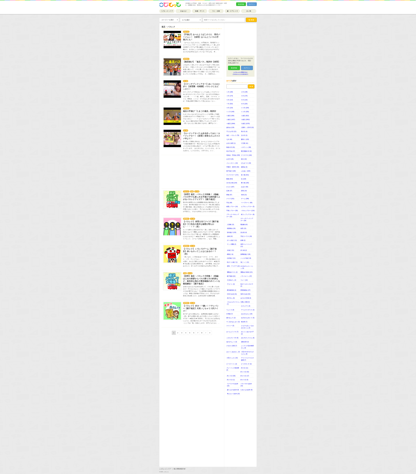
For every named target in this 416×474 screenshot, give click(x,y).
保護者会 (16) (231, 228)
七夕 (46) (229, 139)
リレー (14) (244, 280)
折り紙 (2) (243, 250)
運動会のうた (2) (232, 272)
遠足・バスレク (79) (232, 135)
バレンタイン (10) (232, 163)
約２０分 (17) (244, 376)
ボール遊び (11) (232, 240)
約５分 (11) (244, 368)
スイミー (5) (230, 325)
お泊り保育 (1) (231, 143)
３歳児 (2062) (245, 119)
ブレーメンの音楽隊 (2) (232, 369)
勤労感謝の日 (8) (246, 151)
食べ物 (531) (245, 175)
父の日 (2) (244, 135)
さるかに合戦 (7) (231, 346)
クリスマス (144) (246, 155)
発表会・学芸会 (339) (233, 155)
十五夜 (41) (244, 143)
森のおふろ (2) (231, 318)
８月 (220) (244, 104)
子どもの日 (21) (231, 131)
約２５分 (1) (231, 380)
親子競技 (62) (231, 276)
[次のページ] (206, 333)
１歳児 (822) (245, 115)
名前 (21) (244, 195)
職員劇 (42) (244, 224)
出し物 (248, 11)
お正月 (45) (229, 159)
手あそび (183, 11)
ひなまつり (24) (246, 163)
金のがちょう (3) (231, 342)
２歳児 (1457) (230, 119)
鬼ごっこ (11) (244, 262)
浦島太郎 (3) (245, 342)
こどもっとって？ (167, 11)
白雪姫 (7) (229, 314)
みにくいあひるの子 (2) (247, 333)
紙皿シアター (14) (232, 206)
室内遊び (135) (231, 232)
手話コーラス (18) (246, 236)
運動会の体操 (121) (246, 272)
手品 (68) (229, 202)
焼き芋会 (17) (230, 151)
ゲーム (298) (245, 198)
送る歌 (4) (243, 232)
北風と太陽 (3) (245, 302)
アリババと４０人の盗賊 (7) (247, 359)
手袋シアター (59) (232, 210)
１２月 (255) (245, 111)
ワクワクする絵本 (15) (232, 385)
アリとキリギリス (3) (247, 310)
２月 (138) (244, 92)
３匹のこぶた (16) (232, 358)
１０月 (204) (245, 108)
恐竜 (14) (244, 191)
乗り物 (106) (245, 183)
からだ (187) (230, 187)
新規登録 (241, 4)
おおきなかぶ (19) (246, 314)
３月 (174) (229, 96)
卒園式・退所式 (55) (232, 167)
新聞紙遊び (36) (245, 254)
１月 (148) (229, 92)
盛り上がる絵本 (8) (233, 390)
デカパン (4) (231, 284)
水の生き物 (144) (231, 183)
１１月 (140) (230, 111)
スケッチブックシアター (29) (246, 219)
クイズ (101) (230, 198)
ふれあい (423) (245, 171)
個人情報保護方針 (180, 469)
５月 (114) (229, 100)
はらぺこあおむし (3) (233, 352)
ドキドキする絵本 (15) (246, 385)
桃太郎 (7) (244, 322)
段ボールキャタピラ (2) (246, 285)
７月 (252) (229, 104)
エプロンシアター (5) (247, 206)
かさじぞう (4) (245, 306)
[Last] (210, 333)
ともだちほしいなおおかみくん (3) (247, 327)
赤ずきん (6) (231, 298)
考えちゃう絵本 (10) (233, 393)
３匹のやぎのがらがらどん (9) (247, 353)
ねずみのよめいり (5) (247, 318)
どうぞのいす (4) (246, 364)
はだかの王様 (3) (245, 298)
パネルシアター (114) (247, 210)
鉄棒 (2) (242, 240)
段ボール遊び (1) (232, 262)
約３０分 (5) (244, 380)
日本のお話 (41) (232, 294)
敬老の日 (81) (230, 147)
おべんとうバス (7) (232, 332)
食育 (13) (243, 228)
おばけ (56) (244, 187)
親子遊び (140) (231, 171)
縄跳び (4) (230, 254)
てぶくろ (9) (230, 310)
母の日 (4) (244, 131)
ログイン (252, 4)
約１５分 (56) (231, 376)
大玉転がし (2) (231, 280)
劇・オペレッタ (232, 11)
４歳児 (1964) (230, 123)
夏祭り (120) (245, 139)
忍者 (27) (229, 191)
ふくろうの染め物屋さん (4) (247, 347)
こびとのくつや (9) (232, 338)
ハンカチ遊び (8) (245, 258)
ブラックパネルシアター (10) (232, 215)
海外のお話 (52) (245, 294)
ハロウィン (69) (246, 147)
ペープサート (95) (246, 202)
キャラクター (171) (232, 175)
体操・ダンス (199, 11)
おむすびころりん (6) (247, 338)
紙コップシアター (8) (247, 214)
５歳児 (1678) (245, 123)
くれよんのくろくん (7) (233, 303)
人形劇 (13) (230, 224)
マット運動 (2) (231, 244)
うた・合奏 (216, 11)
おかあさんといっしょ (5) (246, 267)
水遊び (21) (230, 250)
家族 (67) (229, 195)
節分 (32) (244, 159)
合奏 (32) (230, 236)
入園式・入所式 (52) (247, 127)
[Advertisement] (179, 171)
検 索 (251, 86)
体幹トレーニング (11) (246, 245)
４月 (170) (244, 96)
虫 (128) (243, 179)
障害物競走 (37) (245, 290)
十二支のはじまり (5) (233, 322)
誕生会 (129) (230, 127)
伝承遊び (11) (231, 258)
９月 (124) (229, 108)
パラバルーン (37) (246, 276)
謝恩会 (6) (244, 167)
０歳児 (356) (230, 115)
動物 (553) (229, 179)
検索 (252, 20)
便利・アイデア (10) (233, 266)
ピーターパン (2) (231, 364)
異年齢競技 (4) (231, 290)
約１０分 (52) (244, 372)
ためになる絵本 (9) (246, 390)
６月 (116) (244, 100)
